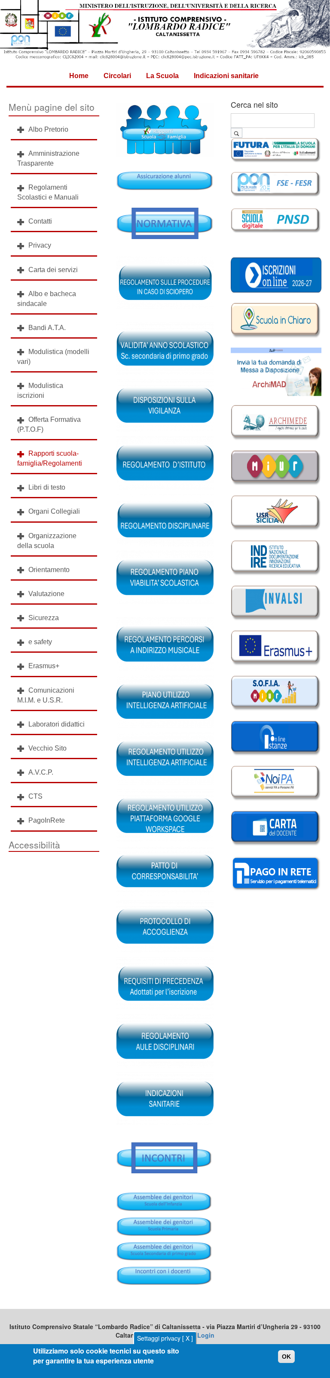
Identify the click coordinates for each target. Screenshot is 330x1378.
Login (205, 1335)
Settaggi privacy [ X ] (165, 1338)
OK (286, 1356)
